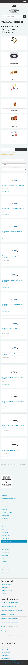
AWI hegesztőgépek (6, 652)
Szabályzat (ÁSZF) (5, 587)
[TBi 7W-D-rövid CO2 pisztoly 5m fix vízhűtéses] (14, 203)
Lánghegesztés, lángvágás (7, 512)
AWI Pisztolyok (5, 544)
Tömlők (3, 521)
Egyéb (3, 558)
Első (2, 464)
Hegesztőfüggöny (5, 529)
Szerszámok (4, 495)
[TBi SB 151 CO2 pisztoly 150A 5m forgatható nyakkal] (14, 421)
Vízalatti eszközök (5, 566)
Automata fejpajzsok (6, 564)
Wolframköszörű (5, 555)
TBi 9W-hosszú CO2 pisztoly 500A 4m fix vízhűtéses (12, 256)
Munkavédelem (5, 532)
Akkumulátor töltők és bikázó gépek (9, 498)
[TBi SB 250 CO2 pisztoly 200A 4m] (14, 445)
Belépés (14, 5)
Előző (5, 464)
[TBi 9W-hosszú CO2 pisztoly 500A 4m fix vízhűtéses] (14, 251)
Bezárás (14, 660)
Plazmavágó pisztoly (6, 549)
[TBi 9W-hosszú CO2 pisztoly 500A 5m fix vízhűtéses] (14, 275)
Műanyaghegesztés (5, 515)
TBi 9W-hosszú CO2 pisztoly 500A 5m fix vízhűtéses (12, 280)
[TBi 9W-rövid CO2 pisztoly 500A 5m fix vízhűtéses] (14, 348)
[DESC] (25, 160)
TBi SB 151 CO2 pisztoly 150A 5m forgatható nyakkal (13, 426)
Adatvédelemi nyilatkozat (7, 590)
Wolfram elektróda (5, 538)
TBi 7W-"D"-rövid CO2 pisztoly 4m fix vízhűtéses (13, 185)
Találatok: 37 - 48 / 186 (14, 167)
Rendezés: (14, 158)
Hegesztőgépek (5, 509)
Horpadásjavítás (5, 518)
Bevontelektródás (5, 646)
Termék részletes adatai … (6, 191)
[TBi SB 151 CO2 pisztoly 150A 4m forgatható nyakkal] (14, 396)
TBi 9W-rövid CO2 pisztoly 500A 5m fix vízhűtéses (11, 353)
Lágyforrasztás (5, 506)
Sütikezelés (4, 593)
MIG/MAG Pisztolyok (6, 541)
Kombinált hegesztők (6, 658)
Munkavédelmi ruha (6, 535)
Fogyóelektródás (5, 649)
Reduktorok (4, 501)
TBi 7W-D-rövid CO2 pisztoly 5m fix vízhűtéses (13, 208)
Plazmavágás (4, 524)
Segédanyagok (5, 572)
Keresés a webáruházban (21, 149)
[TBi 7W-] (14, 180)
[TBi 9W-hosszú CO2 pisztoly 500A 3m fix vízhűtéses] (14, 226)
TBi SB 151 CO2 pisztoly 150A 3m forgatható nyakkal (13, 377)
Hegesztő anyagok (5, 569)
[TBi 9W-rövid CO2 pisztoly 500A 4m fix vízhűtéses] (14, 323)
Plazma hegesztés (5, 655)
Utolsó (3, 465)
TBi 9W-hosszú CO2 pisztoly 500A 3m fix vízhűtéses (12, 232)
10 (20, 464)
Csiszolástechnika (5, 552)
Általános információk (6, 584)
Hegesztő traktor (5, 526)
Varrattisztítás (4, 561)
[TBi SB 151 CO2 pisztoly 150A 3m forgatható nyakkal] (14, 372)
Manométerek (4, 546)
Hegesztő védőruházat (6, 503)
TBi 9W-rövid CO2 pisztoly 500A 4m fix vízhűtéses (11, 329)
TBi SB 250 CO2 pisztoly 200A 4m (10, 450)
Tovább (23, 464)
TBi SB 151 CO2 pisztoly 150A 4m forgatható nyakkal (13, 402)
